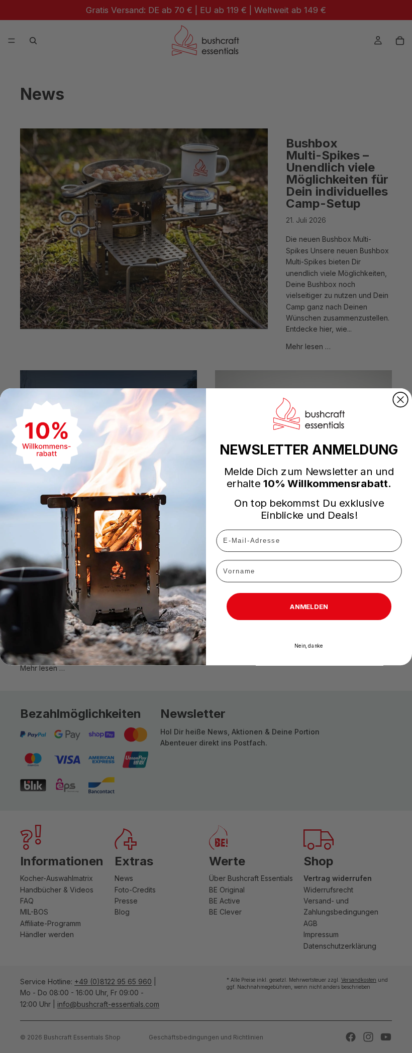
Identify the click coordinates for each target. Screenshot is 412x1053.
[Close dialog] (400, 399)
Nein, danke (308, 646)
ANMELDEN (309, 606)
